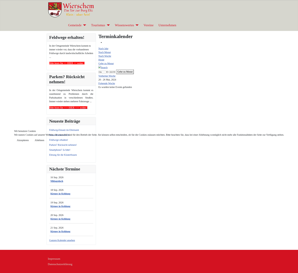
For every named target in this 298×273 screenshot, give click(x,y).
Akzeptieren (23, 140)
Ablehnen (39, 140)
